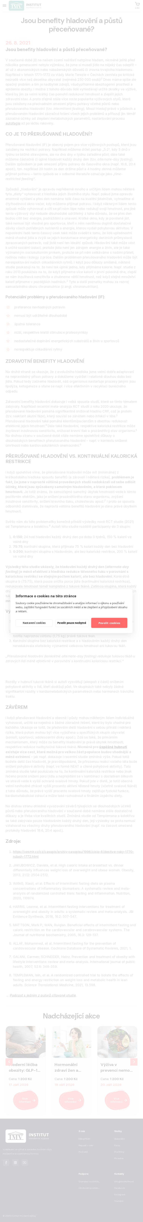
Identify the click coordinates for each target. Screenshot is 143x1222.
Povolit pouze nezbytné (71, 623)
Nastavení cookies (34, 623)
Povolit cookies (109, 623)
